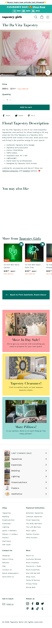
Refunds (5, 563)
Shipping (6, 556)
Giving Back (31, 587)
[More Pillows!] (26, 411)
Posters (5, 538)
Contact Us (7, 570)
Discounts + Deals (33, 566)
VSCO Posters (31, 538)
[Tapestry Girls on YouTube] (37, 603)
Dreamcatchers (8, 520)
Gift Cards (6, 545)
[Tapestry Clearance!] (26, 367)
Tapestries (6, 513)
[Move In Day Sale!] (26, 324)
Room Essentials (33, 570)
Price (4, 84)
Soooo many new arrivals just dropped (25, 2)
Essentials (6, 524)
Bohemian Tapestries (34, 513)
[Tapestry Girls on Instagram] (27, 603)
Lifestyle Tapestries (34, 516)
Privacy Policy (31, 584)
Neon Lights (31, 531)
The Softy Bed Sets (34, 524)
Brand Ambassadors (10, 573)
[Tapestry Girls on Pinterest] (27, 608)
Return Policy (7, 559)
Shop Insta (30, 577)
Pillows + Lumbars (10, 534)
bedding (26, 171)
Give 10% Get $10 (33, 573)
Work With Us (8, 577)
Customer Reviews (33, 559)
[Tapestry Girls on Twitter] (42, 603)
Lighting (5, 527)
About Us (30, 556)
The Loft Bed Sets (33, 527)
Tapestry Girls (30, 238)
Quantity (6, 94)
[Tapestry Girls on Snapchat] (32, 608)
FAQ (4, 566)
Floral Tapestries (33, 520)
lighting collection (10, 171)
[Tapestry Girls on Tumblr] (42, 608)
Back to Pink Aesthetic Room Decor (28, 295)
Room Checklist (32, 563)
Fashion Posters (32, 534)
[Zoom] (47, 72)
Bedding (5, 516)
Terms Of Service (33, 580)
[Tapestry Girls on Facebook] (32, 603)
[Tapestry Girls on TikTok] (37, 608)
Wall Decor (6, 541)
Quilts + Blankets (9, 531)
